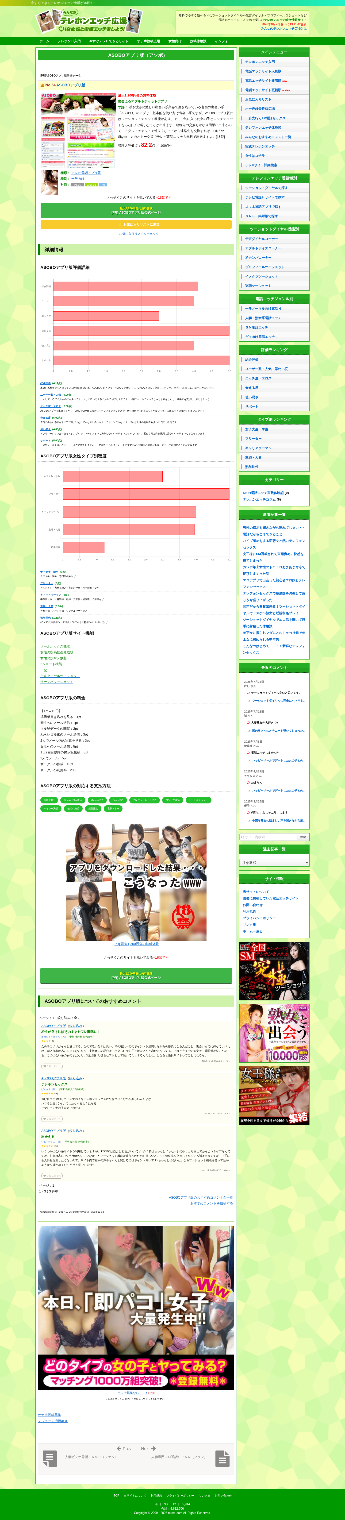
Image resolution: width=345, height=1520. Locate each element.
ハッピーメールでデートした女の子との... (278, 760)
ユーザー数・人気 (50, 394)
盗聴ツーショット (258, 285)
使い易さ (45, 429)
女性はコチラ (255, 155)
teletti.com (175, 1513)
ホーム (44, 41)
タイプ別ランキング (274, 419)
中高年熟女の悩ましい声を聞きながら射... (278, 820)
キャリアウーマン (50, 594)
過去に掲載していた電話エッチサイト (271, 898)
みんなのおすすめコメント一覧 (268, 137)
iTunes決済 (97, 800)
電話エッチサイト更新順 (267, 90)
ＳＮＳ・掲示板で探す (261, 216)
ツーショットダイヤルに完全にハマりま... (278, 700)
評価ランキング (274, 350)
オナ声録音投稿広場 (260, 108)
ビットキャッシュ (198, 800)
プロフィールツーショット (265, 267)
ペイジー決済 (51, 808)
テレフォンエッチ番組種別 (274, 178)
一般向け (77, 179)
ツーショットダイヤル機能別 (274, 229)
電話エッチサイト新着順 (266, 80)
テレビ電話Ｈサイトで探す (265, 197)
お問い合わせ (253, 905)
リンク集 (249, 924)
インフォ (221, 41)
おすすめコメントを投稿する (211, 1203)
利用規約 (249, 911)
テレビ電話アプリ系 (86, 173)
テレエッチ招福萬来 (53, 1421)
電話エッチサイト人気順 (263, 71)
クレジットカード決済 (144, 800)
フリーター (46, 583)
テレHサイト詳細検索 (261, 165)
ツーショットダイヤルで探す (266, 187)
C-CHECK (49, 800)
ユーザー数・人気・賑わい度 (266, 368)
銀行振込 (93, 808)
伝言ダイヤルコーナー (261, 238)
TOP (116, 1495)
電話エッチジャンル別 (274, 299)
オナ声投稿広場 (148, 41)
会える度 (45, 417)
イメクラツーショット (261, 276)
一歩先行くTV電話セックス (265, 118)
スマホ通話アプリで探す (263, 206)
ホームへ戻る (253, 931)
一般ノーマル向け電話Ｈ (263, 308)
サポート (45, 440)
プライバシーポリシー (259, 918)
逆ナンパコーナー (258, 257)
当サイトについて (256, 892)
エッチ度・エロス (50, 406)
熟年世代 (45, 617)
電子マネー (113, 808)
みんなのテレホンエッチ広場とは (284, 28)
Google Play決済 (73, 800)
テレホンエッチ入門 (260, 61)
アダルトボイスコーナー (263, 248)
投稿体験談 (198, 41)
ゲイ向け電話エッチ (260, 336)
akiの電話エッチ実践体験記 (263, 493)
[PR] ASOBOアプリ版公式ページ (136, 210)
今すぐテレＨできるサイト (109, 41)
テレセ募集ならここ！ (136, 1393)
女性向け (175, 41)
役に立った (52, 1066)
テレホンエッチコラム (259, 499)
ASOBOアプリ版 (70, 85)
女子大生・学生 (49, 572)
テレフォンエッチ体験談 (263, 127)
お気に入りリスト (258, 99)
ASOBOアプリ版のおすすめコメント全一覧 (201, 1197)
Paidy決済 (118, 800)
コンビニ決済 (173, 800)
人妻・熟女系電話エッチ (263, 318)
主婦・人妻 (46, 606)
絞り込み (75, 1026)
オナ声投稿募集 (49, 1415)
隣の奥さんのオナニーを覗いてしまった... (278, 730)
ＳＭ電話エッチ (256, 327)
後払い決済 (73, 808)
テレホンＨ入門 (69, 41)
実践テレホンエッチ (260, 146)
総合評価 (45, 383)
